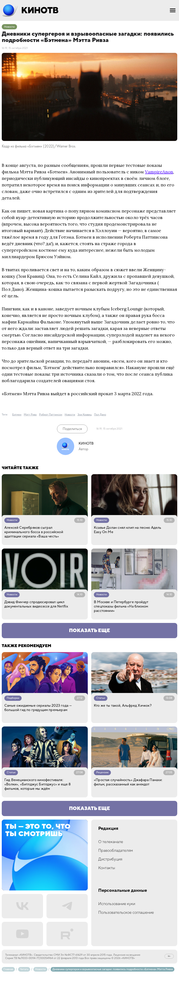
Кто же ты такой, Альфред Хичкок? (122, 705)
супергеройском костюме (29, 250)
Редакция (108, 829)
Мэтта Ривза (33, 171)
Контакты (106, 868)
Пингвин (11, 308)
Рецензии (102, 772)
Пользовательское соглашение (126, 912)
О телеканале (110, 842)
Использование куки (116, 904)
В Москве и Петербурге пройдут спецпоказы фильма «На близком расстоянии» (121, 606)
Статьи (100, 698)
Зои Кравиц (30, 276)
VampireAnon (159, 171)
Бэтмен (16, 414)
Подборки (13, 698)
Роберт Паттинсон (50, 414)
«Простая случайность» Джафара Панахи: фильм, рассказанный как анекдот (128, 782)
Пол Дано (12, 289)
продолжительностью (100, 217)
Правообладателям (115, 850)
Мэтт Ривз (30, 414)
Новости (9, 26)
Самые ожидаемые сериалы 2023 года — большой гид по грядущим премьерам (38, 707)
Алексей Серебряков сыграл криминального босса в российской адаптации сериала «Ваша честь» (33, 532)
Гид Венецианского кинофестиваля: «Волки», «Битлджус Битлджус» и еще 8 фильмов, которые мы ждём (37, 784)
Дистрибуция (110, 859)
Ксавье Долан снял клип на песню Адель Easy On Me (127, 529)
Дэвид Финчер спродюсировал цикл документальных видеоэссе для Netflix (36, 604)
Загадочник (116, 322)
